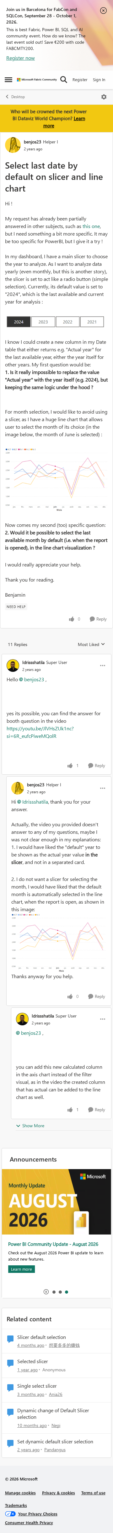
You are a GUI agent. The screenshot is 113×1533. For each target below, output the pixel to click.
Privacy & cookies (58, 1492)
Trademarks (16, 1505)
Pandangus (55, 1449)
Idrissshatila (33, 662)
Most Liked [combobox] (91, 644)
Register (80, 79)
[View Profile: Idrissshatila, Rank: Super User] (13, 665)
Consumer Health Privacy (29, 1522)
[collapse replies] (56, 657)
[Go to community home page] (37, 79)
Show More (33, 1126)
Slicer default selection (41, 1337)
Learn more (21, 1269)
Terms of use (93, 1492)
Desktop (18, 96)
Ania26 (55, 1394)
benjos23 (32, 142)
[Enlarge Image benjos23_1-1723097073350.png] (56, 480)
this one (91, 226)
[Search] (63, 79)
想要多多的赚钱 (64, 1345)
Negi (55, 1425)
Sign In (99, 79)
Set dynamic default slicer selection (55, 1441)
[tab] (54, 1292)
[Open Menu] (104, 96)
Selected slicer (32, 1361)
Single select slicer (37, 1386)
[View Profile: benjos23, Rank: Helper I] (13, 145)
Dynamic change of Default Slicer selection (53, 1413)
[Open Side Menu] (8, 79)
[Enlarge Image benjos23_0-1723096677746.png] (56, 322)
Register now (20, 57)
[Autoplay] (46, 1292)
